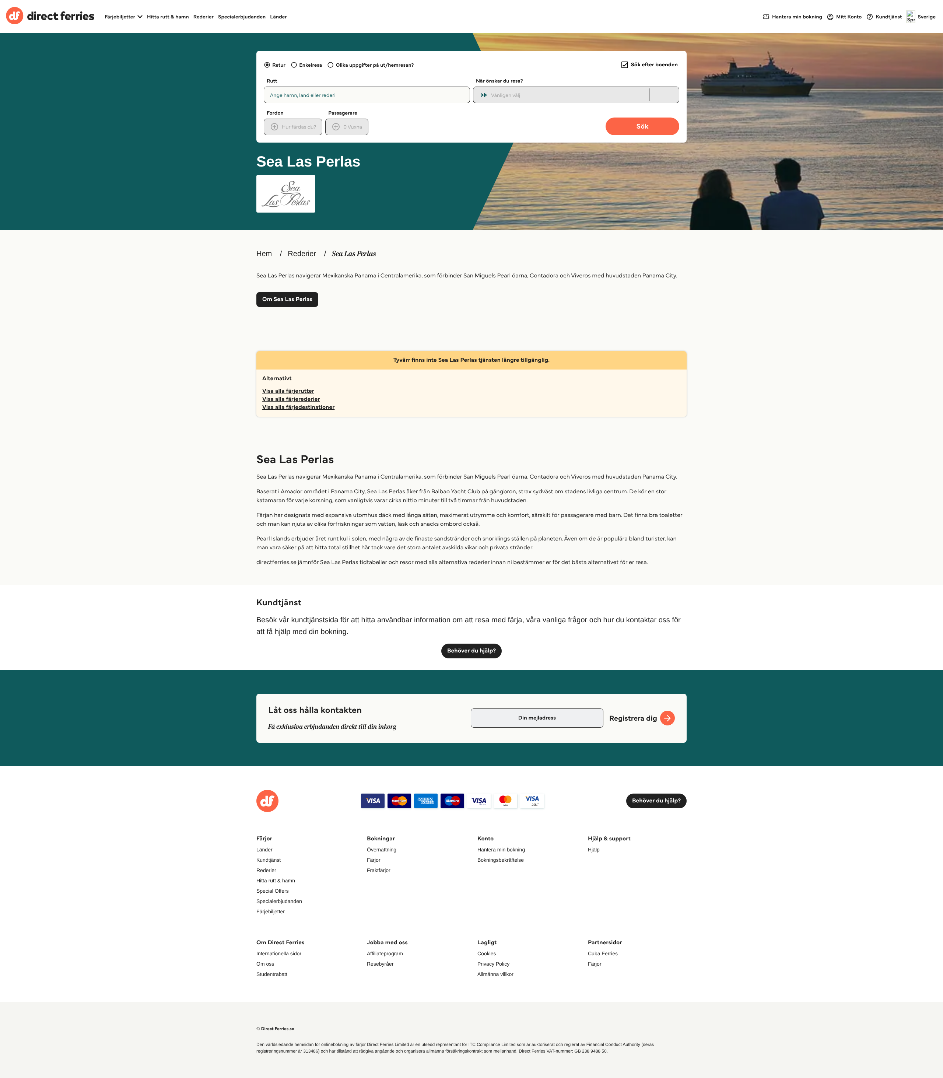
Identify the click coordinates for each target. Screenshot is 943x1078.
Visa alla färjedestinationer (298, 407)
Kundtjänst (268, 860)
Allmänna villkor (495, 974)
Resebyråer (380, 964)
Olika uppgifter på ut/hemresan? (375, 65)
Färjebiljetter (270, 911)
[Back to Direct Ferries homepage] (50, 16)
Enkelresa (310, 65)
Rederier (203, 17)
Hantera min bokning (501, 850)
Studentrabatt (271, 974)
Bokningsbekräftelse (500, 860)
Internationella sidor (278, 953)
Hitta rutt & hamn (168, 17)
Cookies (486, 953)
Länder (278, 17)
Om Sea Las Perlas (287, 299)
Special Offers (272, 891)
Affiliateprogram (385, 953)
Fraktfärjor (378, 870)
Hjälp (594, 850)
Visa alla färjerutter (288, 391)
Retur (278, 65)
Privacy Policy (493, 964)
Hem (264, 254)
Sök (642, 126)
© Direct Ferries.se (275, 1028)
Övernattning (381, 850)
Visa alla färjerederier (291, 399)
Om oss (265, 964)
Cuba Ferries (603, 953)
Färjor (374, 860)
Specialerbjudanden (242, 17)
